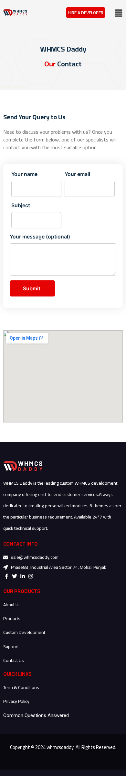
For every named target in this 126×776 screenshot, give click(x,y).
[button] (113, 12)
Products (11, 618)
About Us (12, 604)
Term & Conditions (21, 687)
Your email (77, 174)
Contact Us (13, 660)
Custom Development (24, 632)
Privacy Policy (16, 701)
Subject (20, 205)
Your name (24, 174)
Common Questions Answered (36, 715)
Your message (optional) (40, 236)
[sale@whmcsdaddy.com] (6, 557)
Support (11, 646)
